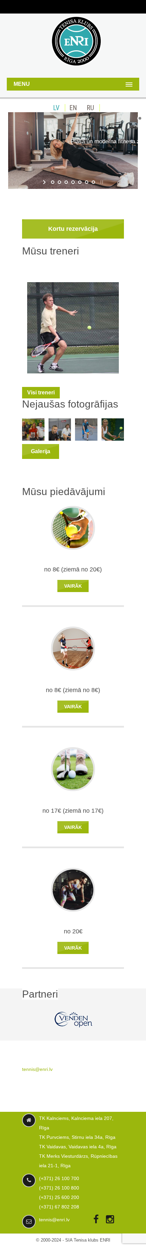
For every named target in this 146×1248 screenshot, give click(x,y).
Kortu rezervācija (73, 228)
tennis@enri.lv (37, 1069)
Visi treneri (41, 392)
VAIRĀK (73, 586)
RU (90, 108)
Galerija (40, 451)
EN (73, 108)
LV (56, 108)
